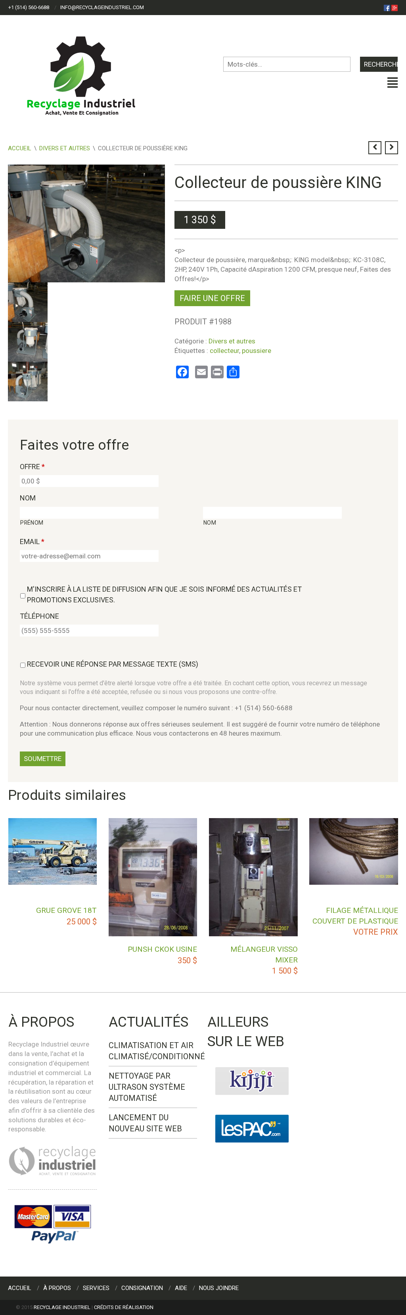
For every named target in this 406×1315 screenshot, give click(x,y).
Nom (28, 498)
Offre (32, 466)
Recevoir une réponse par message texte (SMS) (112, 664)
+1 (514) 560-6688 (28, 7)
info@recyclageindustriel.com (102, 7)
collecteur (224, 351)
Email (32, 541)
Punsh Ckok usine (162, 949)
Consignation (142, 1288)
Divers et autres (64, 148)
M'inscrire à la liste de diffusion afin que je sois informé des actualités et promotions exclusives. (164, 594)
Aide (181, 1288)
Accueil (19, 148)
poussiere (256, 351)
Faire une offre (212, 298)
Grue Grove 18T (66, 910)
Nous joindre (219, 1288)
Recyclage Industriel (62, 1307)
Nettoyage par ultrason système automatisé (147, 1087)
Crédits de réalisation (123, 1307)
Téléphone (39, 616)
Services (96, 1288)
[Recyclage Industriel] (87, 72)
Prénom (32, 522)
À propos (57, 1288)
